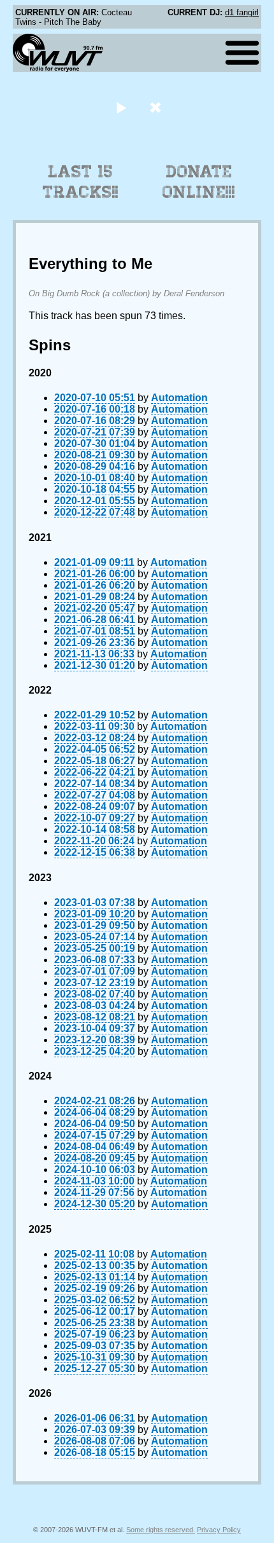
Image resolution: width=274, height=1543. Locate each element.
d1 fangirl (242, 12)
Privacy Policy (219, 1529)
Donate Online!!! (198, 181)
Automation (179, 397)
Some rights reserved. (160, 1529)
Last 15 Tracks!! (81, 181)
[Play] (120, 107)
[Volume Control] (157, 107)
